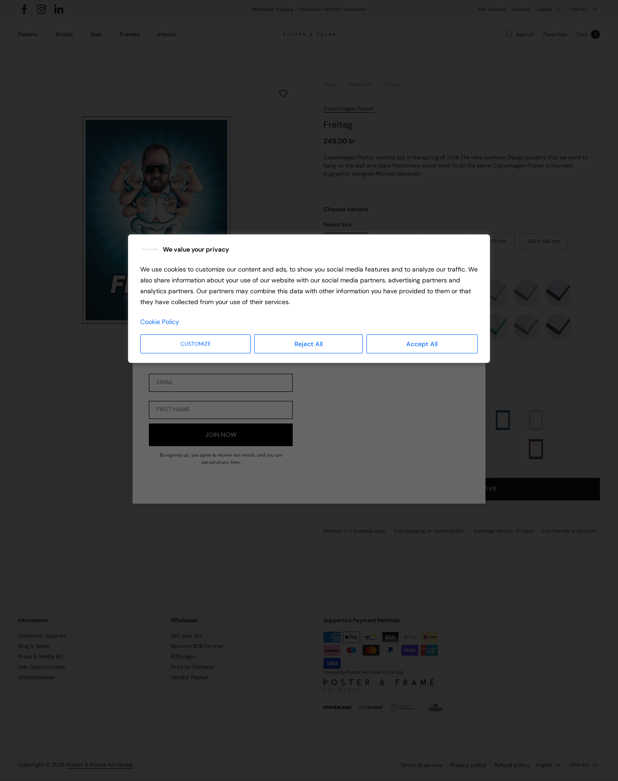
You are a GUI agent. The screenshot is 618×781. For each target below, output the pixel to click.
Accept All (421, 344)
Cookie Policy (159, 322)
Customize (196, 344)
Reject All (309, 344)
